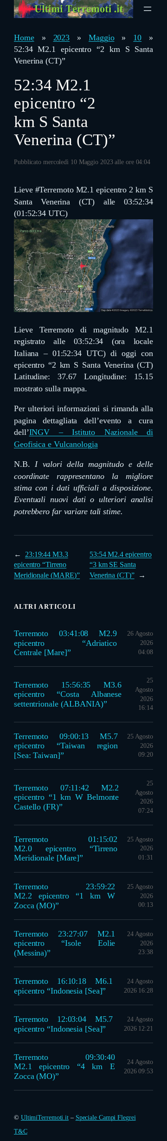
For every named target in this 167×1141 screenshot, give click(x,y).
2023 (61, 37)
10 (137, 37)
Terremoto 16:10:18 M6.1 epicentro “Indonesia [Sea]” (63, 985)
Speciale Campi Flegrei (106, 1117)
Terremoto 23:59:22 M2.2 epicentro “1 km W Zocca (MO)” (64, 896)
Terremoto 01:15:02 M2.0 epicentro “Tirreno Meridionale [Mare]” (65, 849)
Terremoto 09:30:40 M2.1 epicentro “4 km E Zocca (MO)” (64, 1066)
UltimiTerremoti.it (45, 1117)
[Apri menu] (147, 8)
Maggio (101, 37)
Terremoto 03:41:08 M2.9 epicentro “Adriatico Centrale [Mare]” (65, 643)
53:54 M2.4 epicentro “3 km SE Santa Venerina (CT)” (121, 564)
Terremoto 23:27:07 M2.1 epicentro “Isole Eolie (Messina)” (64, 943)
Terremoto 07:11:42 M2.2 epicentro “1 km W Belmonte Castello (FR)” (66, 797)
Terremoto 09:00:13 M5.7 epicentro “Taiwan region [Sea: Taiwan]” (66, 746)
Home (24, 37)
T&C (20, 1131)
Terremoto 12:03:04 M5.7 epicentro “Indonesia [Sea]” (63, 1023)
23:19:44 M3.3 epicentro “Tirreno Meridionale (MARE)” (47, 564)
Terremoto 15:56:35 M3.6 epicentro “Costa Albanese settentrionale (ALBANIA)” (68, 694)
